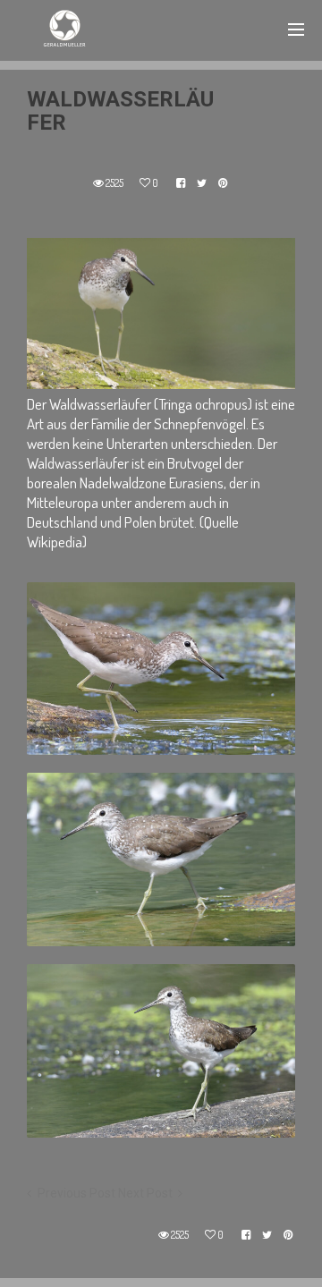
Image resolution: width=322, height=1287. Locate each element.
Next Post (145, 1193)
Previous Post (76, 1193)
